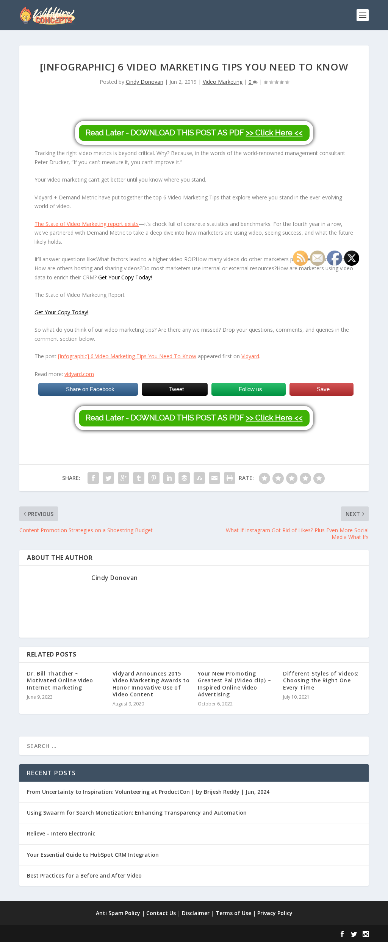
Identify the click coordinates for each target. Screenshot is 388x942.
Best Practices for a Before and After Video (84, 875)
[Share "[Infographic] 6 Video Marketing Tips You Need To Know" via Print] (229, 478)
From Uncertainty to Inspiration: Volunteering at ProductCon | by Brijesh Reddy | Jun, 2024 (148, 791)
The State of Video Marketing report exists (86, 223)
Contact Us (161, 913)
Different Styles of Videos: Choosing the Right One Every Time (321, 680)
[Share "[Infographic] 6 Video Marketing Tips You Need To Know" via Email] (214, 478)
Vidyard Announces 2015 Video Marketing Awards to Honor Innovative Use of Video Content (151, 684)
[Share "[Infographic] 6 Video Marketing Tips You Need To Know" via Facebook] (93, 478)
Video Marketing (222, 81)
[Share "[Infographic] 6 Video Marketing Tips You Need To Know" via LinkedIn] (169, 478)
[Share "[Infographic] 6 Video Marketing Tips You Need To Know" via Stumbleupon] (199, 478)
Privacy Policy (275, 913)
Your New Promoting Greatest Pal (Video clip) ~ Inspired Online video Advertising (234, 684)
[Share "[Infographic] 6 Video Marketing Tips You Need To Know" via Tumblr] (138, 478)
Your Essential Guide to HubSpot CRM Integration (93, 854)
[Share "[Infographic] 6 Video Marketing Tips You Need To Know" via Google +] (123, 478)
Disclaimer (196, 913)
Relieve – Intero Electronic (61, 833)
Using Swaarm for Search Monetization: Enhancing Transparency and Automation (137, 812)
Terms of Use (233, 913)
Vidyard (250, 356)
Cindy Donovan (144, 81)
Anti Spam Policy (118, 913)
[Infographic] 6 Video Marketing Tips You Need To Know (127, 356)
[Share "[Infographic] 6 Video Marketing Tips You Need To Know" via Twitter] (108, 478)
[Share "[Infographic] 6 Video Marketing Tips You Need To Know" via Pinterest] (153, 478)
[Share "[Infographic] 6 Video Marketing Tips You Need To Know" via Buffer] (184, 478)
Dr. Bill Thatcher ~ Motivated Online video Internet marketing (60, 680)
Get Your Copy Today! (125, 277)
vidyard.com (79, 374)
